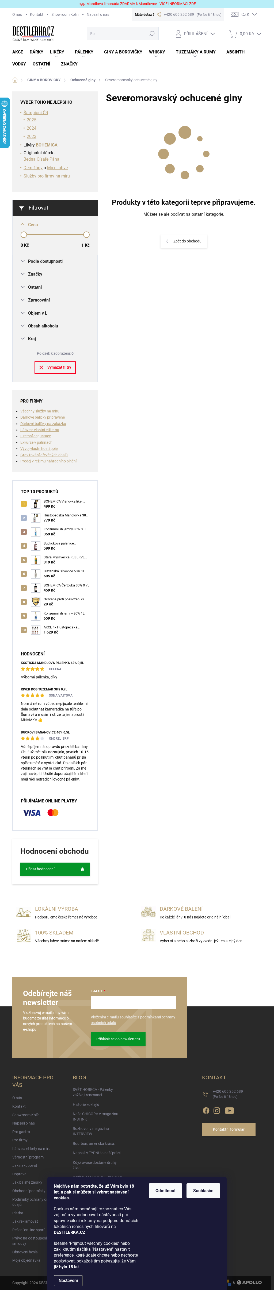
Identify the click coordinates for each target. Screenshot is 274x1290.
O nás (17, 14)
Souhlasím (203, 1190)
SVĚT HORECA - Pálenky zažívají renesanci (93, 1092)
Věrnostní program (28, 1157)
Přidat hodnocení (40, 869)
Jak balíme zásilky (27, 1182)
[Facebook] (206, 1110)
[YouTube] (229, 1110)
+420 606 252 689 (228, 1094)
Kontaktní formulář (229, 1129)
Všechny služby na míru (39, 411)
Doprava (19, 1174)
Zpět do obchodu (187, 241)
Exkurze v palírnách (36, 442)
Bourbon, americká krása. (94, 1143)
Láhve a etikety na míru (31, 1148)
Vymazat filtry (59, 367)
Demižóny (33, 167)
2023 (31, 136)
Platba (17, 1213)
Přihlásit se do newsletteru (118, 1039)
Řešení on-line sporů (28, 1230)
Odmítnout (165, 1190)
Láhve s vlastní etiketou (39, 430)
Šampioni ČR (36, 112)
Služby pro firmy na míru (47, 176)
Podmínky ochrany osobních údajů (35, 1202)
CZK (245, 14)
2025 (31, 119)
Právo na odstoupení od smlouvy (32, 1241)
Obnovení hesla (25, 1252)
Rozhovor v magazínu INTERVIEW (91, 1131)
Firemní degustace (35, 436)
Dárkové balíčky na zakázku (43, 424)
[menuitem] (21, 52)
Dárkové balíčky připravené (42, 417)
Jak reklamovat (25, 1221)
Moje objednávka (26, 1260)
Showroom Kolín (65, 14)
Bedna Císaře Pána (41, 159)
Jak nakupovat (24, 1165)
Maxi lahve (57, 167)
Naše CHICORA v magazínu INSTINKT (95, 1116)
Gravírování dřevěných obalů (44, 455)
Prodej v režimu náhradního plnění (48, 461)
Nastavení (68, 1280)
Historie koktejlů (86, 1104)
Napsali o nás (98, 14)
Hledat (151, 34)
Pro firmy (20, 1140)
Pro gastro (21, 1132)
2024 (31, 128)
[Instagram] (217, 1110)
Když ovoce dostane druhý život (95, 1165)
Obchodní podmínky (28, 1191)
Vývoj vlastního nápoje (39, 448)
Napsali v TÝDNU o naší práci (96, 1153)
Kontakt (36, 14)
